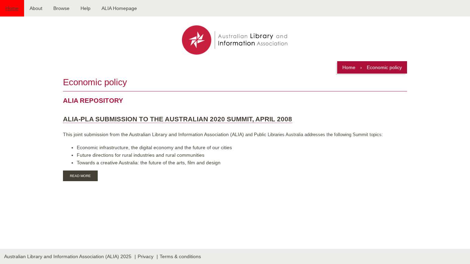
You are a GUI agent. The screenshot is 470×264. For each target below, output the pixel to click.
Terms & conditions (180, 256)
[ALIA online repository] (235, 40)
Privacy (145, 256)
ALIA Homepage (119, 8)
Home (12, 8)
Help (85, 8)
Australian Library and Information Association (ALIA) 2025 (67, 256)
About (36, 8)
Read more (84, 176)
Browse (61, 8)
